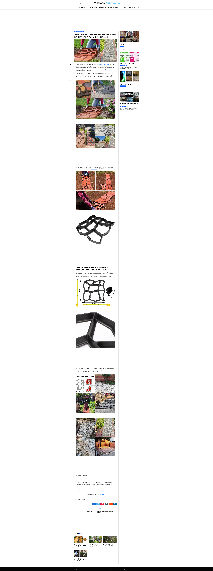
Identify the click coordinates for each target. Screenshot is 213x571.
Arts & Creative (81, 7)
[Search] (138, 8)
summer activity (94, 168)
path (75, 499)
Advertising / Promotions (125, 569)
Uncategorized (123, 106)
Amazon (81, 489)
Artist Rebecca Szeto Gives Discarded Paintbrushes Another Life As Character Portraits (105, 511)
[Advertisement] (106, 21)
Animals (122, 46)
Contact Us (137, 569)
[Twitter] (70, 70)
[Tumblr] (70, 75)
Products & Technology (113, 7)
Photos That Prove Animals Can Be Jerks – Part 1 (129, 44)
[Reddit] (70, 77)
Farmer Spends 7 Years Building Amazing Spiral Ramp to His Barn (109, 545)
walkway (83, 499)
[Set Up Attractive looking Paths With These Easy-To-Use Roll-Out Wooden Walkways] (80, 539)
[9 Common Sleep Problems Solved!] (129, 57)
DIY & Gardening (102, 7)
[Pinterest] (70, 72)
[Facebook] (70, 67)
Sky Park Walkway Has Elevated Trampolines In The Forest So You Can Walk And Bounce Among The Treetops (95, 546)
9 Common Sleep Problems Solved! (128, 63)
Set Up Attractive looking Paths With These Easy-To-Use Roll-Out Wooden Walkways (80, 545)
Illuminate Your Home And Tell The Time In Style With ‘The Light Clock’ (129, 83)
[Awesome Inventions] (106, 3)
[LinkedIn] (70, 80)
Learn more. (102, 494)
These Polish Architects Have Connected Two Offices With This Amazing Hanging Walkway (80, 559)
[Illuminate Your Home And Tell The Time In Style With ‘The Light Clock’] (129, 76)
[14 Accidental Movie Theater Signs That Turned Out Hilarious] (129, 97)
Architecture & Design (91, 7)
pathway (79, 499)
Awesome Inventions (107, 569)
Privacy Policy (114, 569)
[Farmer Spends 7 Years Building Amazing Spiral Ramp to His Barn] (110, 539)
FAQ (119, 569)
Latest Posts (124, 7)
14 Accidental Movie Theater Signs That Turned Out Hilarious (129, 104)
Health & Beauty (123, 65)
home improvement (104, 64)
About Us (132, 569)
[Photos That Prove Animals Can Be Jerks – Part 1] (129, 36)
